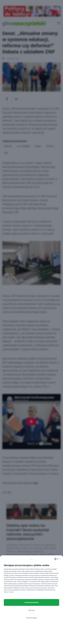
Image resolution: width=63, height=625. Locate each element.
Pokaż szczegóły (31, 618)
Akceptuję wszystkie (32, 602)
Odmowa (31, 610)
